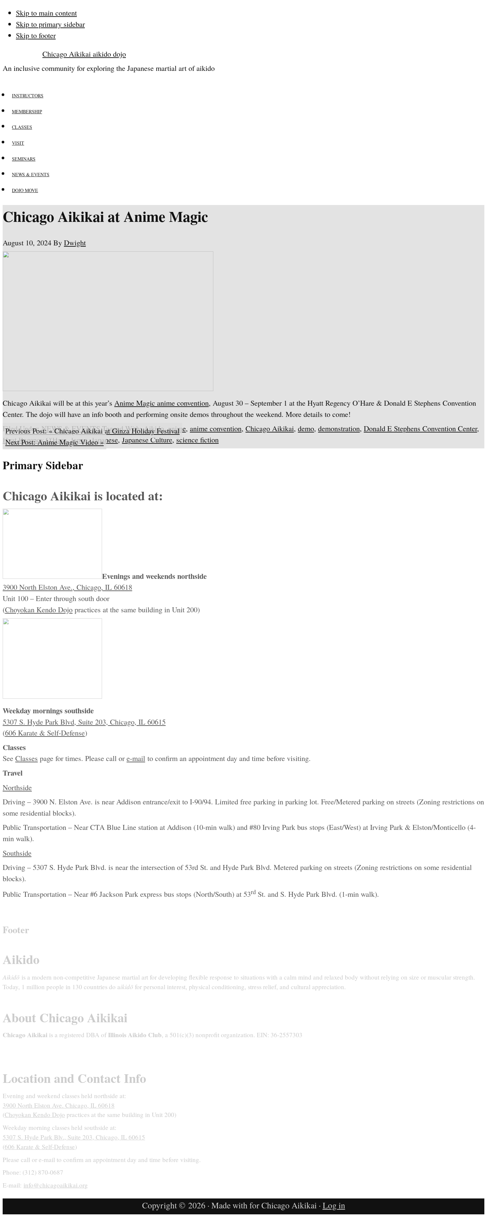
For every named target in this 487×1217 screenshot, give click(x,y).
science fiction (197, 439)
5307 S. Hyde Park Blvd (38, 722)
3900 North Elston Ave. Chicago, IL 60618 (59, 1105)
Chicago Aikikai (269, 428)
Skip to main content (46, 13)
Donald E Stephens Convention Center (420, 428)
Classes (26, 758)
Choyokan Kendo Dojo (39, 609)
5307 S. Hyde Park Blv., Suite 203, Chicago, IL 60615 (74, 1137)
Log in (334, 1205)
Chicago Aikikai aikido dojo (84, 54)
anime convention (216, 428)
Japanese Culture (147, 439)
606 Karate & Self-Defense (45, 732)
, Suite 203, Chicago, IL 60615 (120, 722)
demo (306, 428)
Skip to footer (36, 35)
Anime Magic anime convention (161, 403)
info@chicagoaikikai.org (56, 1185)
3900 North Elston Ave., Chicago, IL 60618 (67, 587)
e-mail (136, 758)
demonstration (339, 428)
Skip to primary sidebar (50, 24)
